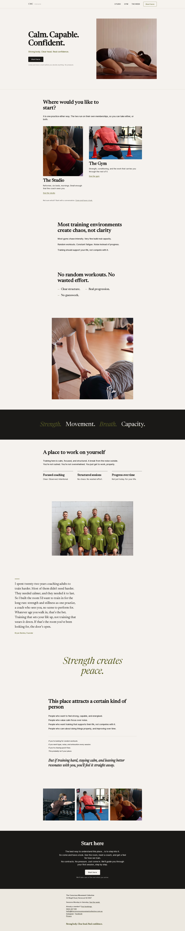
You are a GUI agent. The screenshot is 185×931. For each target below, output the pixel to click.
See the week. (94, 902)
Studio (118, 4)
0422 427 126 (71, 909)
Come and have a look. (84, 200)
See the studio (49, 193)
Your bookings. (86, 906)
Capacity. (133, 425)
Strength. (50, 425)
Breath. (108, 425)
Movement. (80, 425)
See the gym (94, 176)
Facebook (78, 914)
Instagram (70, 914)
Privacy (69, 916)
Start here (150, 4)
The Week (136, 4)
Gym (126, 4)
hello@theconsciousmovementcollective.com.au (84, 911)
